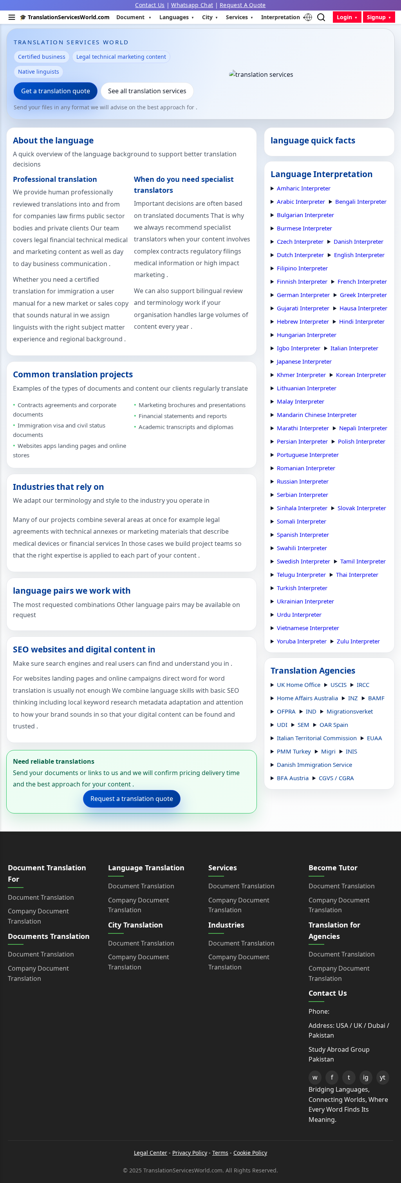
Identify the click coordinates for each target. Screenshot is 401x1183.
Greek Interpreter (363, 295)
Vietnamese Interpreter (308, 628)
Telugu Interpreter (301, 574)
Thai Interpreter (357, 574)
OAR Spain (334, 724)
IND (311, 711)
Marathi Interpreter (303, 428)
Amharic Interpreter (304, 188)
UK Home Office (298, 684)
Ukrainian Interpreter (305, 601)
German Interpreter (303, 295)
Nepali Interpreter (363, 428)
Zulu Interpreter (358, 641)
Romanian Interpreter (306, 468)
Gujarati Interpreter (303, 308)
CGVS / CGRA (336, 778)
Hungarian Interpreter (306, 335)
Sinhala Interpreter (302, 508)
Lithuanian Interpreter (306, 388)
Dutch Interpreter (300, 255)
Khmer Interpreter (301, 375)
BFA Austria (293, 778)
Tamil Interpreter (363, 561)
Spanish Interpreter (303, 534)
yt (382, 1077)
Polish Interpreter (361, 441)
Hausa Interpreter (363, 308)
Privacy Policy (189, 1152)
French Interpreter (362, 281)
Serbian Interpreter (302, 494)
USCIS (339, 684)
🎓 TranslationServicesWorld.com (65, 17)
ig (365, 1077)
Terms (220, 1152)
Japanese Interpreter (304, 361)
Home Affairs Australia (307, 698)
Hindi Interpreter (362, 321)
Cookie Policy (250, 1152)
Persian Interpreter (302, 441)
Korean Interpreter (361, 375)
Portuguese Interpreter (308, 454)
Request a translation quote (131, 798)
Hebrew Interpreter (303, 321)
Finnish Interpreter (302, 281)
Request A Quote (243, 5)
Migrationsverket (350, 711)
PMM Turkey (294, 751)
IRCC (363, 684)
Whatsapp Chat (192, 5)
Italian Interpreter (354, 348)
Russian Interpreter (303, 481)
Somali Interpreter (301, 521)
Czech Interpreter (300, 241)
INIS (351, 751)
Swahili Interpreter (302, 548)
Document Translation (41, 897)
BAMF (376, 698)
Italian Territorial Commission (317, 738)
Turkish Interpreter (302, 588)
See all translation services (147, 91)
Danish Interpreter (358, 241)
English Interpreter (359, 255)
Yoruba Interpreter (302, 641)
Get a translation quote (55, 91)
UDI (282, 724)
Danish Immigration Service (314, 764)
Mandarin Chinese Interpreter (317, 414)
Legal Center (150, 1152)
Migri (328, 751)
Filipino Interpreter (302, 268)
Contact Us (149, 5)
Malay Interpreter (300, 401)
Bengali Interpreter (361, 201)
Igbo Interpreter (298, 348)
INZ (353, 698)
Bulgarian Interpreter (305, 215)
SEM (303, 724)
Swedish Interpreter (303, 561)
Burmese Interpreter (304, 228)
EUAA (374, 738)
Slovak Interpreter (362, 508)
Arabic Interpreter (301, 201)
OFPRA (286, 711)
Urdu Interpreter (299, 614)
